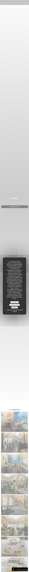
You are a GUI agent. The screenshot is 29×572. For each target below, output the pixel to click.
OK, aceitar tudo (14, 302)
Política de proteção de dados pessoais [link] (15, 309)
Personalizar (14, 307)
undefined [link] (15, 311)
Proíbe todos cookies (14, 304)
